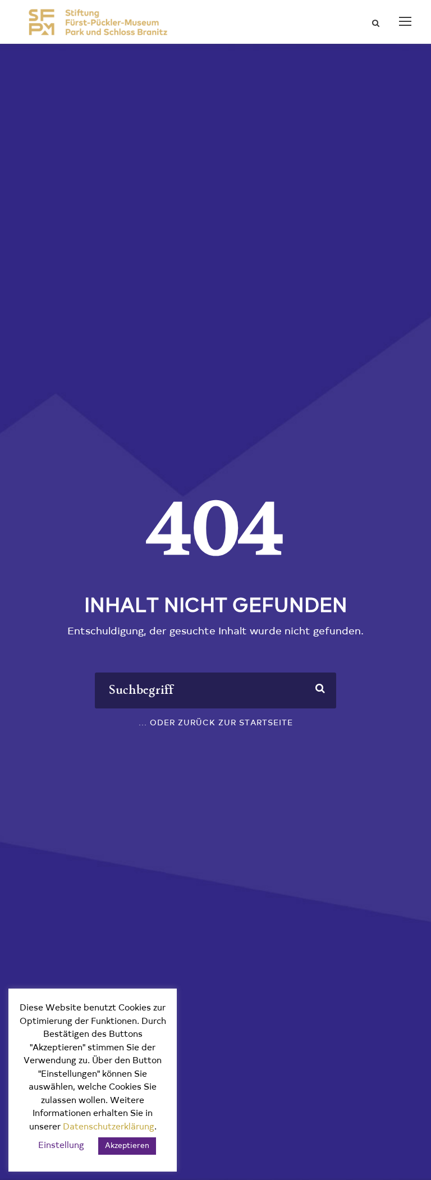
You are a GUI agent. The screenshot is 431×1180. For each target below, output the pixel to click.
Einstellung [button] (61, 1146)
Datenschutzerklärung (108, 1127)
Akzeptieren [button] (127, 1146)
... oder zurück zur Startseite (216, 724)
